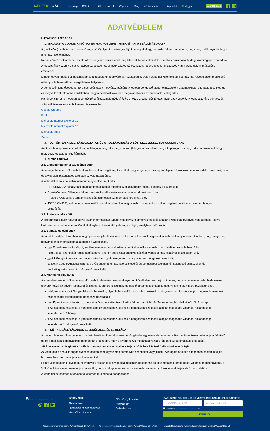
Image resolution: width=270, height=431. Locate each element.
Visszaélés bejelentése (80, 412)
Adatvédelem (122, 403)
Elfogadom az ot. (183, 409)
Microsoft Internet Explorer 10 (59, 126)
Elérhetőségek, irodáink (128, 399)
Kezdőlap (73, 6)
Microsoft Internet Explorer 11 (59, 120)
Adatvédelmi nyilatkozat (188, 409)
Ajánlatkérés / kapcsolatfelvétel (84, 407)
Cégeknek (124, 6)
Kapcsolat (172, 6)
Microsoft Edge (50, 131)
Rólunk (85, 6)
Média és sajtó (151, 6)
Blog (136, 6)
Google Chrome (51, 109)
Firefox (45, 115)
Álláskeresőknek (106, 6)
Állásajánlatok (76, 403)
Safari (45, 137)
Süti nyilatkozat (123, 408)
